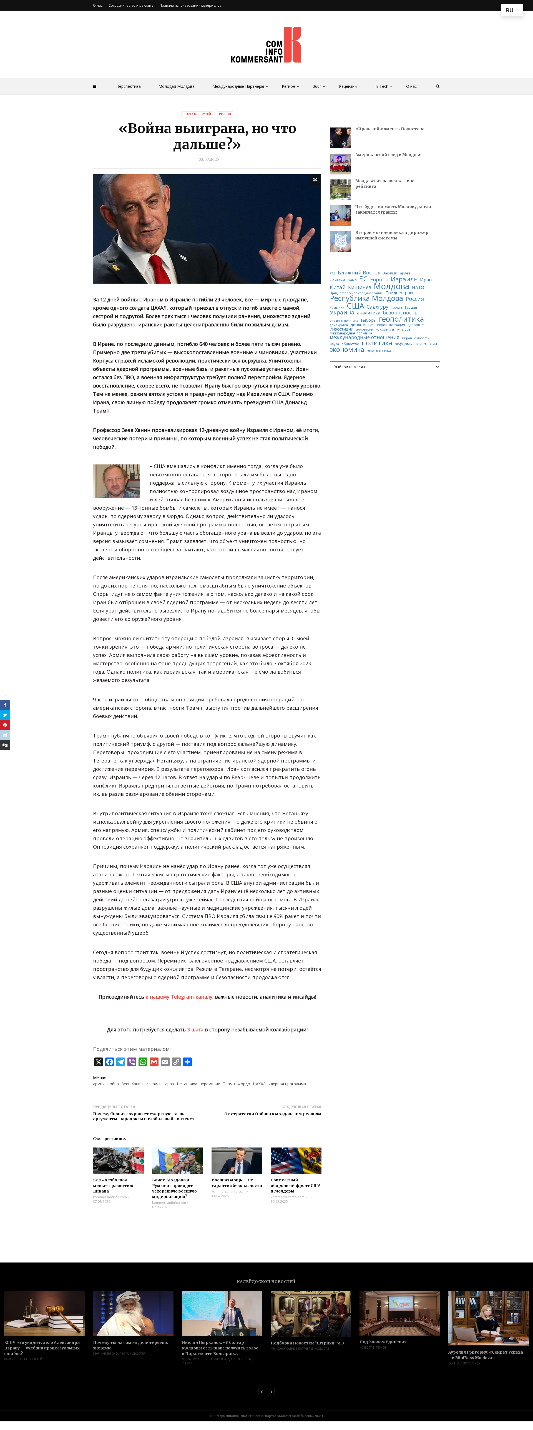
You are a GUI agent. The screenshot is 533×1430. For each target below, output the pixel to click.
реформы (404, 344)
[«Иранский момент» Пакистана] (340, 138)
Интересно (109, 1354)
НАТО (418, 288)
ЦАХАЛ (259, 1083)
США (355, 305)
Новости (322, 1349)
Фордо (244, 1083)
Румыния (337, 307)
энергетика (379, 350)
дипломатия (362, 324)
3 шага (195, 1029)
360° (317, 86)
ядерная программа (287, 1083)
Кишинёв (359, 287)
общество (350, 344)
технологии (426, 344)
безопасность (400, 312)
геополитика (401, 319)
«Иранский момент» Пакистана (389, 128)
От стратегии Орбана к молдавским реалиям (272, 1113)
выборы (368, 320)
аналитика (368, 313)
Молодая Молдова (177, 86)
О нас (411, 86)
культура (403, 329)
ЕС (363, 278)
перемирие (210, 1083)
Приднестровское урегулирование (356, 293)
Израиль (153, 1083)
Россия (415, 299)
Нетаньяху (187, 1083)
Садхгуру (377, 306)
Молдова (391, 286)
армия (99, 1083)
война (113, 1083)
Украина (342, 312)
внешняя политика (344, 320)
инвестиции (341, 329)
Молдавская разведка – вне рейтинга (384, 183)
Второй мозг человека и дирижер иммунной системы (391, 235)
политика (377, 343)
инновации (364, 329)
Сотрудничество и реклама (131, 5)
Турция (410, 307)
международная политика (351, 333)
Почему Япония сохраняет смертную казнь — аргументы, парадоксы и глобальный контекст (144, 1116)
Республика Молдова (366, 298)
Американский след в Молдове (388, 154)
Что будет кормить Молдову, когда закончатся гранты (393, 209)
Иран (169, 1083)
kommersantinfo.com (110, 1197)
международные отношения (364, 337)
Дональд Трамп (343, 280)
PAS (332, 273)
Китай (338, 287)
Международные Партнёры (238, 86)
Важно (9, 1359)
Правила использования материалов (190, 5)
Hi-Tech (381, 86)
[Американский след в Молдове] (340, 164)
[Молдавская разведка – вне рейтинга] (340, 189)
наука (334, 344)
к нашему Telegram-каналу (178, 996)
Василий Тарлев (396, 273)
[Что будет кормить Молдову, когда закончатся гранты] (340, 215)
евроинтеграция (391, 325)
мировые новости (415, 338)
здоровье (416, 325)
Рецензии (348, 86)
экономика (347, 349)
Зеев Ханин (132, 1083)
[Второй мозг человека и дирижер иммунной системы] (340, 241)
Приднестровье (401, 293)
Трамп (229, 1083)
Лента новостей (197, 114)
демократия (339, 325)
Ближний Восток (359, 272)
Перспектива (128, 86)
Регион (288, 86)
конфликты (385, 329)
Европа (379, 279)
